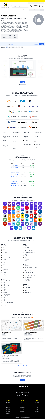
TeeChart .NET (14, 176)
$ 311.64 (32, 176)
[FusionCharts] (33, 106)
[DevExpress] (11, 106)
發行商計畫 (8, 409)
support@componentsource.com (22, 392)
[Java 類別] (14, 216)
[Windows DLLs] (35, 224)
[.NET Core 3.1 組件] (18, 204)
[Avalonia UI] (14, 212)
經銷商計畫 (8, 411)
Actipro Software (6, 135)
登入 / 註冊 (37, 402)
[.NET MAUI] (22, 204)
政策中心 (22, 402)
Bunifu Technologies (6, 146)
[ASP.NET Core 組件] (5, 212)
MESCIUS (26, 143)
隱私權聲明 (22, 407)
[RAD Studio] (14, 220)
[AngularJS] (27, 208)
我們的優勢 (30, 2)
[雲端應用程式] (33, 228)
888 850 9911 (23, 386)
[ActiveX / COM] (5, 208)
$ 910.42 (32, 179)
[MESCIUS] (22, 117)
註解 (3, 250)
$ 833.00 (32, 167)
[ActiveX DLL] (9, 208)
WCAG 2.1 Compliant (29, 274)
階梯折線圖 (27, 259)
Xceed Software (38, 144)
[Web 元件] (27, 224)
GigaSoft (15, 145)
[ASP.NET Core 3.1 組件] (40, 208)
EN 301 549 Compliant (29, 269)
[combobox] (20, 6)
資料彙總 (4, 245)
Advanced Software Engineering (6, 137)
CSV (26, 290)
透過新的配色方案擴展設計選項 (31, 332)
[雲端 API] (29, 228)
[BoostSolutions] (22, 101)
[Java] (9, 216)
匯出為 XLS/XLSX (6, 257)
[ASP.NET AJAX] (35, 208)
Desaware (15, 135)
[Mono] (35, 216)
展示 (7, 47)
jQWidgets (26, 136)
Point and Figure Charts (30, 252)
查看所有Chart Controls (22, 189)
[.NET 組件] (35, 204)
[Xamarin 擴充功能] (20, 228)
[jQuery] (27, 216)
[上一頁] (8, 69)
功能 (19, 47)
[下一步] (37, 69)
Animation (5, 275)
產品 (12, 44)
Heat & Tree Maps (6, 285)
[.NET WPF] (31, 204)
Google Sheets (28, 285)
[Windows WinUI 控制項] (16, 228)
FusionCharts (15, 143)
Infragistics (26, 133)
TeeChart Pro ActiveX (15, 185)
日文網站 (8, 413)
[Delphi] (27, 212)
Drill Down (5, 247)
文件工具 (18, 9)
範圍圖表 (26, 254)
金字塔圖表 (5, 292)
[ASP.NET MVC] (9, 212)
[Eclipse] (31, 212)
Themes (4, 265)
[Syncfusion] (11, 127)
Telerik (36, 141)
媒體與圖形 (24, 9)
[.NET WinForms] (27, 204)
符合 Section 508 (28, 277)
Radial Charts (5, 295)
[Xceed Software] (33, 127)
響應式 (4, 262)
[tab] (19, 84)
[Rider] (22, 220)
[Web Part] (22, 224)
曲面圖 (4, 300)
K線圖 (26, 245)
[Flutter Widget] (40, 212)
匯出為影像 (5, 252)
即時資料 (4, 259)
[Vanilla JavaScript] (40, 220)
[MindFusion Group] (33, 117)
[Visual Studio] (9, 224)
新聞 (41, 9)
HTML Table (27, 287)
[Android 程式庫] (18, 208)
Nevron (25, 147)
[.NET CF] (14, 204)
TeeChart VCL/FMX (15, 169)
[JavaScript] (22, 216)
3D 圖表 (4, 304)
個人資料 (37, 411)
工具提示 (4, 272)
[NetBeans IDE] (40, 216)
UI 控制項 (3, 9)
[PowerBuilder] (9, 220)
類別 (30, 9)
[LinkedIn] (17, 395)
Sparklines (5, 305)
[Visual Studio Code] (14, 224)
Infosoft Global (27, 132)
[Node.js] (5, 220)
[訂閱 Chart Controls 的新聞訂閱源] (32, 317)
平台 (38, 9)
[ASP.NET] (31, 208)
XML (26, 294)
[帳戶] (40, 6)
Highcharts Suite (14, 174)
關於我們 (8, 402)
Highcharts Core (22, 56)
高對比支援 (27, 265)
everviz (14, 139)
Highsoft (14, 148)
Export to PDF (6, 254)
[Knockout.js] (31, 216)
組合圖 (4, 282)
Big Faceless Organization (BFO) (6, 143)
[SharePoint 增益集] (27, 220)
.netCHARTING (5, 132)
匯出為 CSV (5, 264)
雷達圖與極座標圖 (6, 294)
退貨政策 (22, 409)
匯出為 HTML (5, 249)
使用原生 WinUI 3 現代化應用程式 (10, 355)
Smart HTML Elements (39, 135)
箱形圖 (26, 260)
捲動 (3, 270)
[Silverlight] (31, 220)
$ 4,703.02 (31, 181)
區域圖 (4, 297)
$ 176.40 (32, 183)
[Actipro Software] (11, 101)
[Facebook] (22, 395)
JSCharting (26, 137)
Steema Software (38, 137)
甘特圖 (4, 284)
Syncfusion (37, 139)
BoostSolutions (5, 145)
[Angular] (22, 208)
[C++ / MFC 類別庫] (18, 212)
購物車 (37, 405)
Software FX (37, 136)
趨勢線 (4, 274)
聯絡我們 (22, 380)
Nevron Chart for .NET (15, 179)
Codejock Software (17, 132)
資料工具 (12, 9)
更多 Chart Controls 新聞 (22, 365)
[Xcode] (24, 228)
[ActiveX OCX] (14, 208)
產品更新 (26, 335)
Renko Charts (27, 255)
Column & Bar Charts (7, 280)
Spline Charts (27, 257)
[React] (18, 220)
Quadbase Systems (38, 132)
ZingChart (37, 147)
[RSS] (28, 395)
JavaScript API (28, 292)
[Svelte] (35, 220)
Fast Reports (15, 141)
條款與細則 (22, 411)
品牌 (34, 9)
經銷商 (37, 2)
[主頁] (1, 12)
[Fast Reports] (22, 106)
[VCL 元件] (5, 224)
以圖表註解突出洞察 (6, 332)
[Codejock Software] (33, 101)
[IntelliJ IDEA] (5, 216)
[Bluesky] (25, 395)
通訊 (8, 9)
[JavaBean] (18, 216)
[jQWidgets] (11, 117)
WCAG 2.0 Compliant (29, 272)
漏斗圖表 (4, 289)
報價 (37, 407)
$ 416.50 (32, 165)
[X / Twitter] (20, 395)
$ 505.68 (32, 185)
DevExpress (15, 136)
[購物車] (43, 6)
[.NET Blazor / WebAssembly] (9, 204)
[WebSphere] (31, 224)
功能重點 (4, 335)
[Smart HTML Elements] (11, 122)
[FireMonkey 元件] (35, 212)
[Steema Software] (33, 122)
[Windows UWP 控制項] (11, 228)
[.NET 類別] (40, 204)
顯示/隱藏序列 (5, 269)
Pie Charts (5, 290)
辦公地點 (8, 407)
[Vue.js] (18, 224)
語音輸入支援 (27, 280)
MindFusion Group (27, 144)
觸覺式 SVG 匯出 (28, 270)
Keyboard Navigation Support (31, 267)
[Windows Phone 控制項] (40, 224)
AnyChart (4, 140)
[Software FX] (22, 122)
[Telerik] (22, 127)
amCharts (4, 138)
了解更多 (35, 0)
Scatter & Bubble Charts (8, 302)
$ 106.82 (32, 169)
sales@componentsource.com (22, 391)
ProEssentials (14, 181)
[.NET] (5, 204)
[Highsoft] (22, 111)
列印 (3, 260)
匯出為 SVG (5, 255)
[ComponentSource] (5, 5)
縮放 (3, 267)
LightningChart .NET (15, 172)
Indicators (27, 247)
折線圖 (4, 287)
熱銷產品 (13, 47)
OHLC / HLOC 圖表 (29, 250)
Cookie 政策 (22, 405)
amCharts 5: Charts (15, 183)
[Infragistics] (33, 111)
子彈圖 (4, 299)
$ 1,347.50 (31, 172)
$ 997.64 (32, 174)
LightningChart (26, 140)
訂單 (37, 409)
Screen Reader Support (30, 275)
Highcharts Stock (14, 167)
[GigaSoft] (11, 111)
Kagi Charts (27, 249)
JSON (26, 289)
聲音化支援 (27, 279)
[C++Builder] (22, 212)
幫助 (34, 2)
